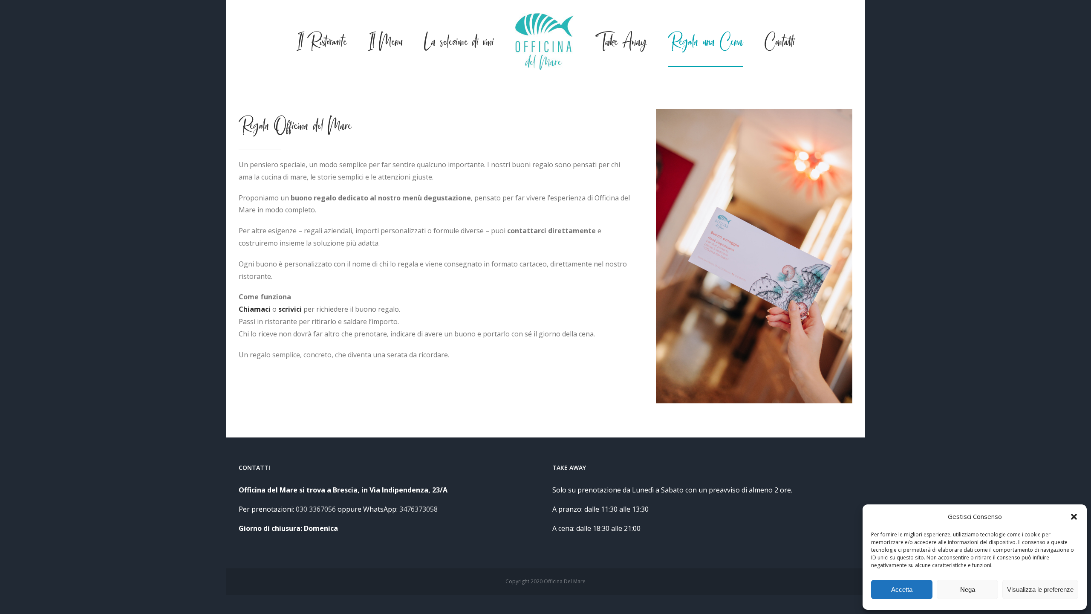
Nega (967, 589)
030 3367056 (316, 509)
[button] (1074, 517)
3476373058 (418, 509)
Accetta (901, 589)
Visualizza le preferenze (1040, 589)
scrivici (290, 309)
